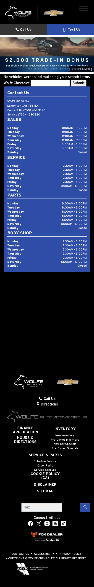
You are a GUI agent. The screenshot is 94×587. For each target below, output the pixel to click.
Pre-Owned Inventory (65, 439)
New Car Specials (65, 444)
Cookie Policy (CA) (45, 476)
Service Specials (45, 470)
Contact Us (20, 554)
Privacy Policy (70, 554)
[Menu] (84, 9)
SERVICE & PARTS (45, 455)
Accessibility (44, 554)
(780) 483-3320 (34, 110)
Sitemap (45, 491)
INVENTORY (65, 429)
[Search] (85, 507)
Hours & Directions (25, 440)
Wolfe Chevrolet (17, 83)
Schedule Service (45, 461)
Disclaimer (45, 484)
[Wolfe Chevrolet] (35, 13)
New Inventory (65, 435)
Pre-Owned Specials (65, 448)
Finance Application (25, 430)
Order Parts (45, 465)
